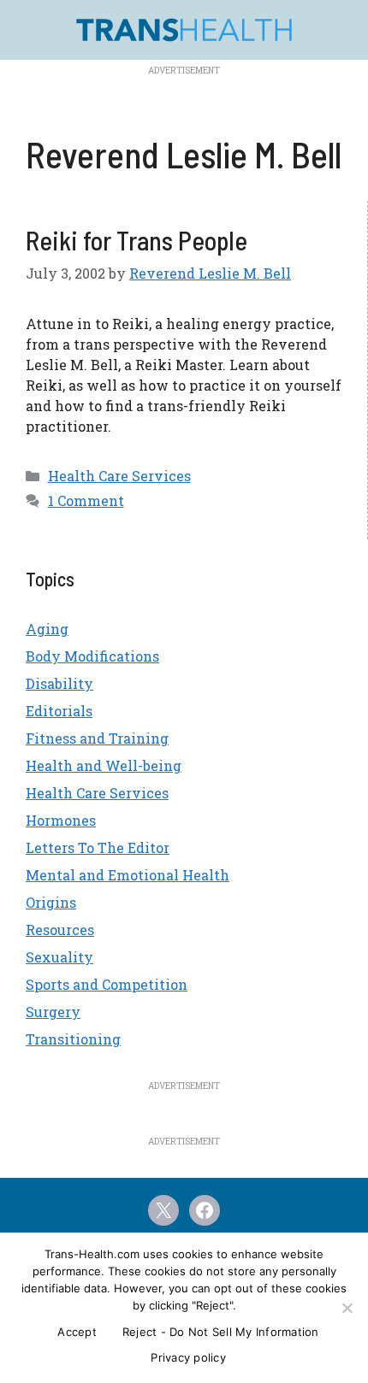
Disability (59, 683)
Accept (77, 1332)
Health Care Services (119, 476)
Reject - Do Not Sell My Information (220, 1332)
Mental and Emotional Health (127, 875)
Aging (47, 629)
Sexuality (59, 957)
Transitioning (73, 1039)
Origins (51, 902)
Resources (60, 930)
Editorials (59, 711)
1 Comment (86, 500)
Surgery (53, 1012)
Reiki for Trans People (136, 240)
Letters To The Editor (97, 847)
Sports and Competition (106, 984)
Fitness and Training (97, 738)
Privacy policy (188, 1357)
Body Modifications (92, 656)
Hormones (61, 820)
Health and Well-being (103, 765)
